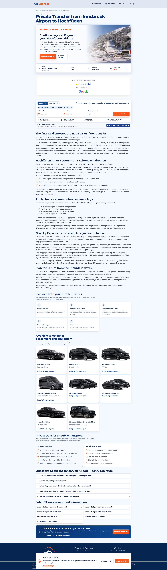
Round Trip (42, 103)
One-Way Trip (53, 103)
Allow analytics (121, 561)
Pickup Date (40, 111)
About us (121, 4)
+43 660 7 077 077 (49, 535)
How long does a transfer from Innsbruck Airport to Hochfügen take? (65, 476)
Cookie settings (48, 566)
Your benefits (96, 4)
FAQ (129, 4)
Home (37, 10)
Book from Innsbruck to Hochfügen (118, 125)
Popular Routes (109, 4)
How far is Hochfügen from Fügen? (52, 481)
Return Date (66, 111)
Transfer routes (43, 10)
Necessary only (106, 561)
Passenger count (93, 111)
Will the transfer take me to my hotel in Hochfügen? (59, 496)
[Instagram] (133, 564)
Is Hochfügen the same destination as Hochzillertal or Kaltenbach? (65, 486)
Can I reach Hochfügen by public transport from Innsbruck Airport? (65, 491)
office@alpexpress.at (63, 535)
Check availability (48, 56)
